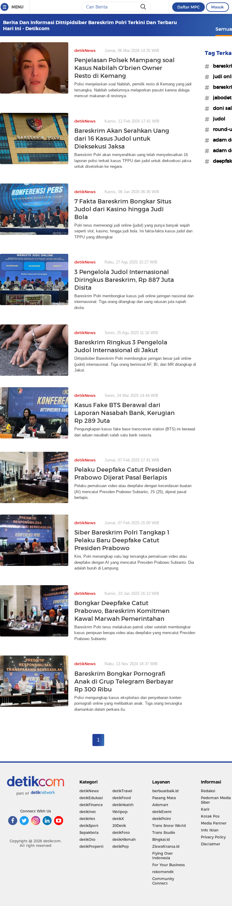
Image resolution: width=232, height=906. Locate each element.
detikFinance (91, 804)
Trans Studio (163, 832)
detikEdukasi (91, 798)
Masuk (217, 7)
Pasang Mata (164, 798)
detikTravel (122, 791)
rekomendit (163, 871)
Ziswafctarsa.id (165, 846)
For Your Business (168, 865)
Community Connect (163, 880)
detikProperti (91, 846)
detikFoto (121, 832)
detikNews (89, 791)
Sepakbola (88, 832)
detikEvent (162, 811)
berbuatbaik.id (165, 791)
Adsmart (160, 804)
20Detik (119, 825)
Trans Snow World (169, 825)
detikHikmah (124, 839)
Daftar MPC (188, 7)
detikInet (87, 811)
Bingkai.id (161, 839)
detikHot (87, 818)
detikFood (121, 798)
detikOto (87, 839)
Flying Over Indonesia (162, 855)
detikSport (88, 825)
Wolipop (119, 811)
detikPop (120, 846)
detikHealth (123, 804)
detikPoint (161, 818)
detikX (118, 818)
